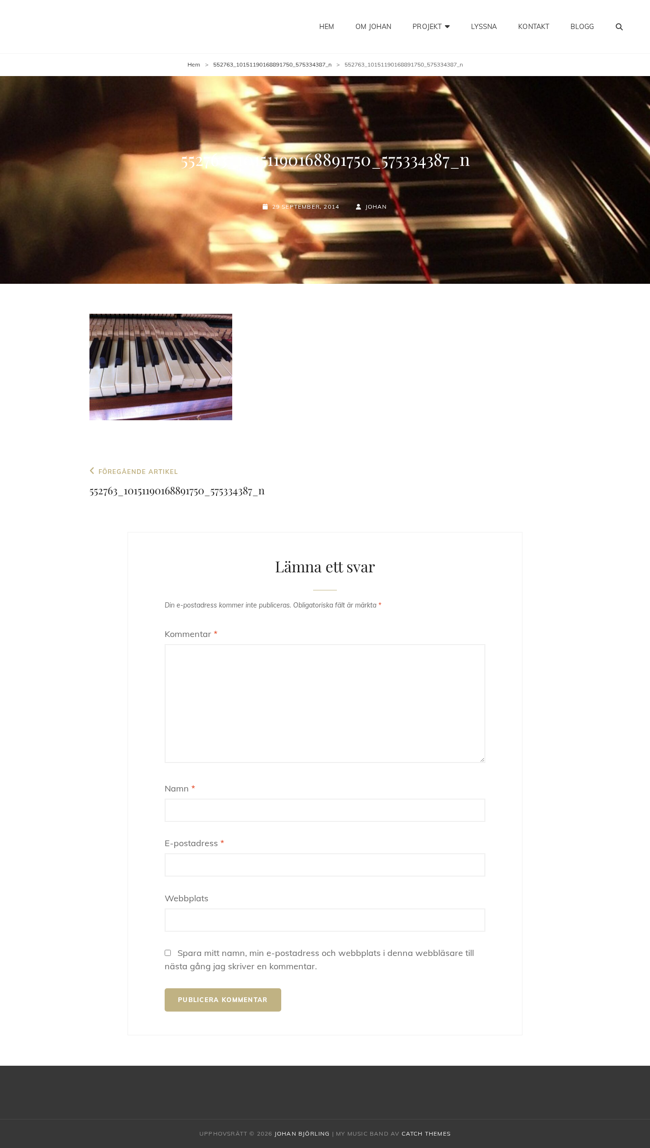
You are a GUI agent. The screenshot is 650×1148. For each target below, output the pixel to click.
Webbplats (186, 898)
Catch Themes (426, 1133)
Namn (180, 788)
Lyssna (484, 26)
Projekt (427, 26)
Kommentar (191, 633)
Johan (376, 206)
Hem (326, 26)
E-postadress (194, 843)
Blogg (582, 26)
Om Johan (373, 26)
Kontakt (533, 26)
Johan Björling (302, 1133)
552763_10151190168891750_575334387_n (272, 64)
